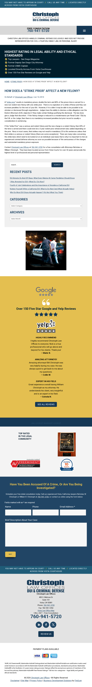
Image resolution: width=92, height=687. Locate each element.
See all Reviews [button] (46, 404)
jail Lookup (37, 423)
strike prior (11, 102)
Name (8, 506)
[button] (84, 30)
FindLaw (78, 680)
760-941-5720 (38, 31)
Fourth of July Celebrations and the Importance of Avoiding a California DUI (39, 185)
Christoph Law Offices (23, 97)
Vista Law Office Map (46, 611)
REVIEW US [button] (46, 634)
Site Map (25, 680)
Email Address (67, 506)
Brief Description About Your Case (21, 520)
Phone (35, 506)
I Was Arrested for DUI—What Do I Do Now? (27, 182)
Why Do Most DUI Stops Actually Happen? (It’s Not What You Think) (36, 192)
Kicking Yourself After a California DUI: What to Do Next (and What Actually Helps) (42, 189)
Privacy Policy (36, 680)
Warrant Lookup (52, 423)
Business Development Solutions (58, 680)
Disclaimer (14, 680)
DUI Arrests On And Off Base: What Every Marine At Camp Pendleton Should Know (42, 178)
